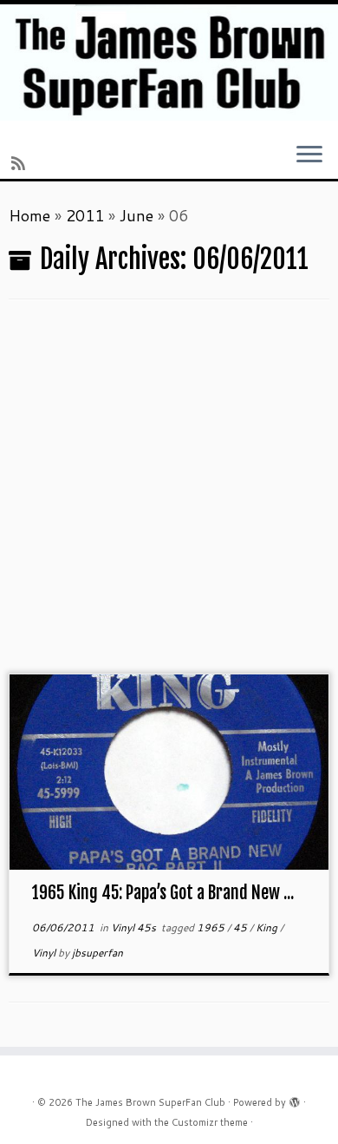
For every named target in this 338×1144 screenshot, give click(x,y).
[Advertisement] (169, 495)
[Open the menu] (309, 155)
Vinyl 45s (135, 927)
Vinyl (45, 952)
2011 (85, 215)
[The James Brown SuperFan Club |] (169, 62)
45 (241, 927)
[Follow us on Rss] (20, 163)
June (136, 215)
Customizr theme (210, 1122)
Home (29, 215)
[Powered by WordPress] (295, 1099)
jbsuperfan (97, 952)
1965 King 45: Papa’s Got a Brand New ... (163, 893)
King (268, 927)
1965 (212, 927)
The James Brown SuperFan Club (150, 1102)
